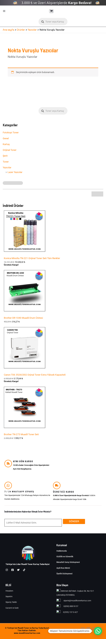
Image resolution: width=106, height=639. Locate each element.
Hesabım (9, 591)
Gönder (74, 521)
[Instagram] (7, 570)
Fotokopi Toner (11, 132)
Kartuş (6, 144)
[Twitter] (18, 570)
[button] (98, 631)
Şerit (5, 155)
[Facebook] (12, 570)
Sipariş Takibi (11, 602)
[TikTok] (24, 570)
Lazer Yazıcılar (15, 172)
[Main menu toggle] (4, 11)
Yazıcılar (7, 167)
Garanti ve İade (12, 608)
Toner (6, 161)
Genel (6, 138)
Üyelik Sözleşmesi (64, 573)
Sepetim (9, 596)
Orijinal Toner (9, 150)
